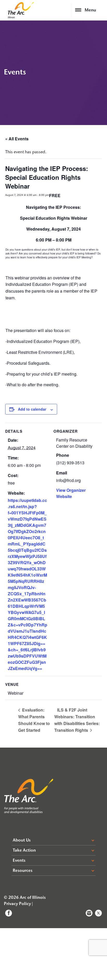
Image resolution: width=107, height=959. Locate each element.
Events (19, 861)
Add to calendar (32, 409)
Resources (22, 871)
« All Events (17, 139)
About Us (22, 840)
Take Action (24, 850)
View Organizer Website (71, 493)
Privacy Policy (17, 904)
